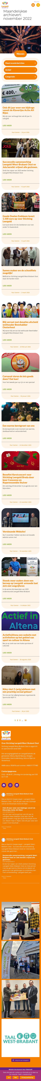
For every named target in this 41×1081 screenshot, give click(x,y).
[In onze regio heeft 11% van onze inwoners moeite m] (20, 1038)
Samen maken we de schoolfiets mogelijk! (19, 271)
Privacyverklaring (27, 1077)
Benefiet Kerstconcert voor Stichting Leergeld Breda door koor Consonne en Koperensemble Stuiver (18, 478)
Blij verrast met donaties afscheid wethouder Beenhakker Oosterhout (20, 325)
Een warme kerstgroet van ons (19, 425)
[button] (33, 5)
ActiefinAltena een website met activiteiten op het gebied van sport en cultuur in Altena (19, 637)
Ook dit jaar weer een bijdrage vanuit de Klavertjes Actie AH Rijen (18, 110)
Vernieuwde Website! (14, 531)
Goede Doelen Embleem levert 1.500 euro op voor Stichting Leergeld (19, 219)
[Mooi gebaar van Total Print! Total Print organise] (20, 960)
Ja (9, 1077)
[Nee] (39, 1076)
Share (4, 828)
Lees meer (7, 125)
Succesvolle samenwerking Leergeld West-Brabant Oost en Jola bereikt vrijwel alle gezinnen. (20, 164)
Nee (15, 1077)
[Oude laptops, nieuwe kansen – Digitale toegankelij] (20, 921)
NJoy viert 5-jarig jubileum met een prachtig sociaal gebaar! (19, 690)
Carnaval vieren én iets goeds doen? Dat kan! (18, 377)
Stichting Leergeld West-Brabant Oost (19, 794)
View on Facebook (6, 827)
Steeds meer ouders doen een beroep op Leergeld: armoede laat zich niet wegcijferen (20, 583)
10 (25, 720)
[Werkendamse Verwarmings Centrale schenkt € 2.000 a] (20, 999)
